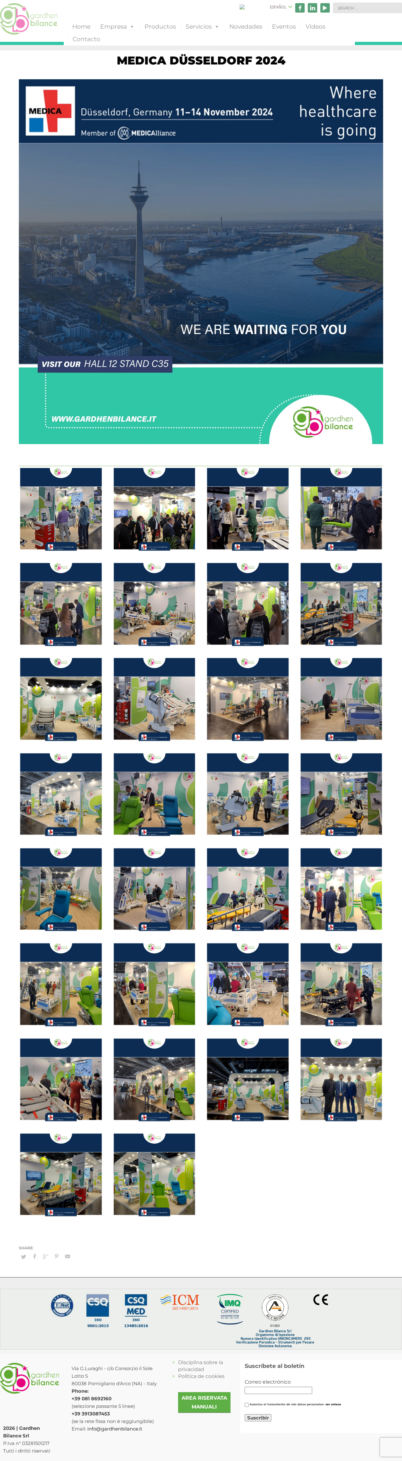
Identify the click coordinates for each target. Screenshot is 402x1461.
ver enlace (333, 1404)
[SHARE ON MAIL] (67, 1256)
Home (81, 26)
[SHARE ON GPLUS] (45, 1256)
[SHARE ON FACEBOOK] (34, 1256)
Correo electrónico (268, 1382)
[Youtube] (325, 8)
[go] (396, 7)
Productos (160, 26)
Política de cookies (201, 1376)
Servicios (199, 26)
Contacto (86, 39)
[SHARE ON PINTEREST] (56, 1256)
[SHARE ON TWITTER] (23, 1256)
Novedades (245, 26)
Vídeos (315, 26)
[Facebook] (300, 8)
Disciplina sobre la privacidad (200, 1365)
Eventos (284, 26)
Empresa (113, 26)
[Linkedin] (312, 8)
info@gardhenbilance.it (114, 1429)
